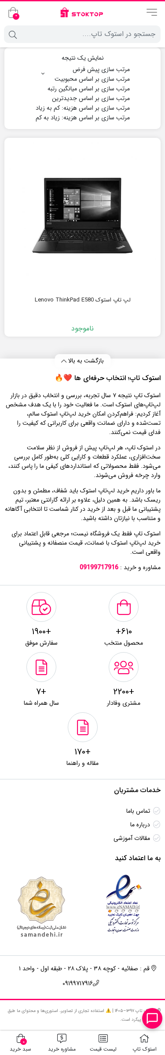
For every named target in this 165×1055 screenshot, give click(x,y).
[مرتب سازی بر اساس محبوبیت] (83, 79)
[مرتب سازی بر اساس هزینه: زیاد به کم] (83, 118)
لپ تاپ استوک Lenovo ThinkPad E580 (83, 300)
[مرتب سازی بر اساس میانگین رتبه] (83, 89)
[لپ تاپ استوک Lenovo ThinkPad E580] (82, 215)
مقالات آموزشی (132, 838)
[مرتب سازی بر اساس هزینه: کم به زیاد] (83, 108)
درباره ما (140, 824)
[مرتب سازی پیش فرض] (83, 70)
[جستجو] (13, 34)
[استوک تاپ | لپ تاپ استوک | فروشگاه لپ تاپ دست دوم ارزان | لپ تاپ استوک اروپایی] (82, 12)
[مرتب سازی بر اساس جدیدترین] (83, 99)
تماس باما (138, 811)
